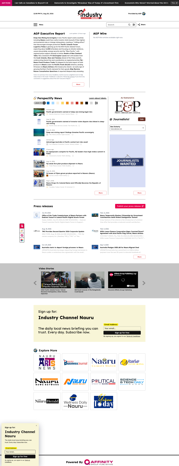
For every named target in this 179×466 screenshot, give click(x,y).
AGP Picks (6, 3)
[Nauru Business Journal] (75, 362)
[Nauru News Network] (47, 382)
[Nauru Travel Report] (75, 382)
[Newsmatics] (22, 240)
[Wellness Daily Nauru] (75, 401)
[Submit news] (22, 226)
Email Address (110, 324)
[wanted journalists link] (127, 107)
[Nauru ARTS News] (47, 362)
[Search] (129, 25)
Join (142, 119)
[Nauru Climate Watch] (103, 362)
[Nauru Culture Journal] (132, 362)
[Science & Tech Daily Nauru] (132, 382)
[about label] (47, 114)
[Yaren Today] (103, 401)
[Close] (36, 425)
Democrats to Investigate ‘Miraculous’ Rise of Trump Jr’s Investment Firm (86, 3)
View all (174, 3)
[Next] (144, 283)
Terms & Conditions (133, 336)
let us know (71, 77)
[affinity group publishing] (22, 235)
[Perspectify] (22, 230)
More (78, 84)
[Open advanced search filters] (134, 25)
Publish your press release (129, 206)
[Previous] (35, 283)
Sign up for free (122, 333)
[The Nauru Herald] (47, 401)
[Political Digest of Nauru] (103, 382)
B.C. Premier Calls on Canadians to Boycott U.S (28, 3)
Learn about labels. (98, 98)
